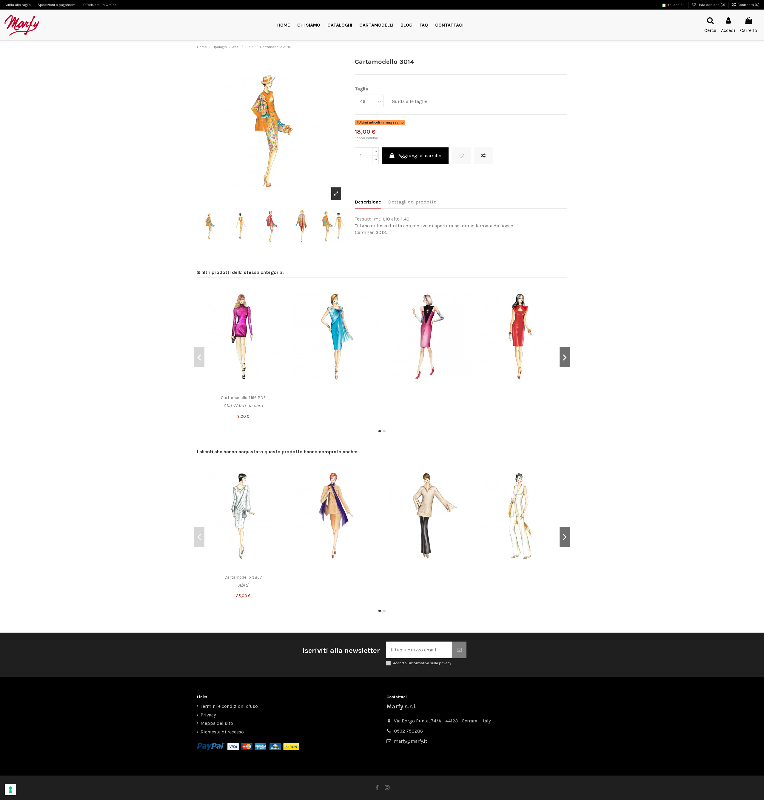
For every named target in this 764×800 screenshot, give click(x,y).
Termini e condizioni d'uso (229, 706)
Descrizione (368, 202)
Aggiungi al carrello (419, 155)
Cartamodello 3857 (243, 577)
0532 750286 (408, 731)
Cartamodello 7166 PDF (243, 397)
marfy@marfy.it (410, 741)
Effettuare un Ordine (100, 5)
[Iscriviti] (459, 650)
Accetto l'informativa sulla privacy (422, 663)
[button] (376, 25)
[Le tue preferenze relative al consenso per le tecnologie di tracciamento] (10, 789)
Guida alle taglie (18, 5)
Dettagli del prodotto (412, 202)
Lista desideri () (711, 5)
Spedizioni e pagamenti (57, 5)
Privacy (208, 715)
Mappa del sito (217, 723)
